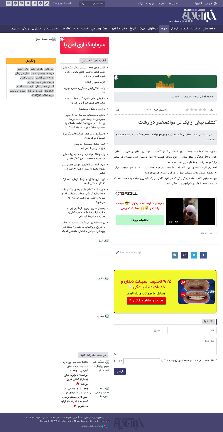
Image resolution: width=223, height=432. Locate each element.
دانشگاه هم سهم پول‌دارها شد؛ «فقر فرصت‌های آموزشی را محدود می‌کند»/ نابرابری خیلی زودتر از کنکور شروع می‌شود (75, 373)
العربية (198, 3)
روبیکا (9, 3)
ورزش (142, 28)
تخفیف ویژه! (140, 220)
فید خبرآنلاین (46, 3)
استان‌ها (15, 28)
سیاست (195, 28)
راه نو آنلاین (36, 69)
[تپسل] (116, 77)
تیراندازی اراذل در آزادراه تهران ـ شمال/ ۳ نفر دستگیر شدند (84, 181)
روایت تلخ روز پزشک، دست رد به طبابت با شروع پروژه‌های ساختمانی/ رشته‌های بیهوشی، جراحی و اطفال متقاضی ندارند (83, 227)
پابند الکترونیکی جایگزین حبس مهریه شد (84, 90)
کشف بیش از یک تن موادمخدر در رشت (177, 122)
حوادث (174, 97)
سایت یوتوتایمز (17, 91)
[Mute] (176, 222)
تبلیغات (150, 3)
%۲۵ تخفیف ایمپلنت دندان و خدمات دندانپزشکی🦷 (146, 284)
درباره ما (162, 3)
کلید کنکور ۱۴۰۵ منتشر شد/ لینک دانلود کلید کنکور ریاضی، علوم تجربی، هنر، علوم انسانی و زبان (83, 72)
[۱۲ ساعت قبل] (99, 393)
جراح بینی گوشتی (44, 78)
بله (15, 3)
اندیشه (84, 28)
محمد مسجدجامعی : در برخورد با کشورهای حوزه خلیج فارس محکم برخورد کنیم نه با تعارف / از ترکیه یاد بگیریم (74, 397)
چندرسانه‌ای (51, 28)
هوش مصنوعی (99, 28)
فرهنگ (174, 28)
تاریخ (133, 28)
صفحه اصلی (209, 28)
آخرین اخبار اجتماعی (94, 60)
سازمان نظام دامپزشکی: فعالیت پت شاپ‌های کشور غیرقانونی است (85, 101)
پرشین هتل (26, 78)
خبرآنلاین (193, 16)
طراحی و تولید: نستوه (91, 426)
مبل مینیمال (22, 73)
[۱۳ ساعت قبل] (99, 366)
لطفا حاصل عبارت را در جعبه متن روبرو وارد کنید (189, 361)
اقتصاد (184, 28)
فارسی (208, 3)
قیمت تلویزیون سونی (42, 73)
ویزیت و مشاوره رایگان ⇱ (146, 300)
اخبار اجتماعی (189, 97)
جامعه (164, 28)
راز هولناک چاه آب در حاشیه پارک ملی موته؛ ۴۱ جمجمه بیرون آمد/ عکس (84, 156)
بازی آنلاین (23, 69)
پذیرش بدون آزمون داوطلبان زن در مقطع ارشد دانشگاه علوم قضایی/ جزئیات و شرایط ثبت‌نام (86, 212)
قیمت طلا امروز (25, 87)
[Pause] (170, 222)
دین (76, 28)
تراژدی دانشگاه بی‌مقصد (92, 109)
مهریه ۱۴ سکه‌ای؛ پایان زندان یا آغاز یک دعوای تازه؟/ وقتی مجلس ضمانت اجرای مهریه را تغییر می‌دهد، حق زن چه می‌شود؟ (83, 195)
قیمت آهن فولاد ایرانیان (40, 82)
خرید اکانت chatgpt (42, 95)
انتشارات (36, 28)
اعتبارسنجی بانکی (44, 87)
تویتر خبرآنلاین (27, 3)
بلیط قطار (48, 91)
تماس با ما (174, 3)
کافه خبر (66, 28)
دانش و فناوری (119, 28)
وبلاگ (25, 28)
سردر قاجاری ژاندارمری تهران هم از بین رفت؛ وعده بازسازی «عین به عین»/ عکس (83, 169)
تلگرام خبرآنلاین (40, 3)
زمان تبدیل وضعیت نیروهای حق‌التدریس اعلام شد (89, 146)
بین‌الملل (153, 28)
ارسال (120, 371)
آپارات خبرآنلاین (21, 3)
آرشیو (140, 3)
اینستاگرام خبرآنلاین (34, 3)
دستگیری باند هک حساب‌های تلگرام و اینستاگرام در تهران (84, 136)
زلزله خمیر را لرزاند (95, 82)
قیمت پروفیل (34, 91)
